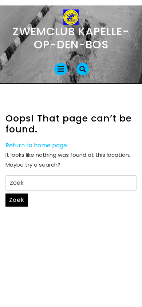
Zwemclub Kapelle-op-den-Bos (71, 38)
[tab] (60, 69)
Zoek (16, 200)
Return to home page (36, 145)
